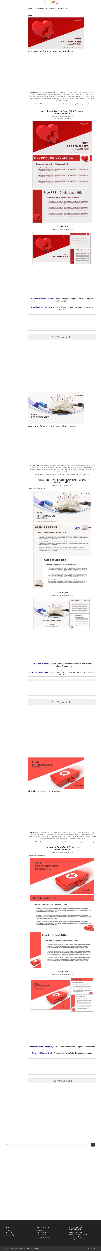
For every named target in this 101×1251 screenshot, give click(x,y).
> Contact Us (8, 1231)
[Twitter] (88, 1248)
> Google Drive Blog (75, 1237)
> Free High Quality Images (77, 1239)
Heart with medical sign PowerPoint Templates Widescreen (74, 299)
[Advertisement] (62, 72)
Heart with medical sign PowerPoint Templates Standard (73, 308)
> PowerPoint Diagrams (44, 1235)
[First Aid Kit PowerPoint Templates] (62, 773)
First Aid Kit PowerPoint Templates (44, 791)
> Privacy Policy (9, 1235)
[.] (70, 8)
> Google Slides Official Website (78, 1235)
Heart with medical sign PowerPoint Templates (50, 51)
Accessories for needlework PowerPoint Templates (52, 426)
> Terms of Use (9, 1233)
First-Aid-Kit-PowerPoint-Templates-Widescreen (74, 1046)
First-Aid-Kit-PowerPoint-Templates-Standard (73, 1053)
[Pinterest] (91, 1248)
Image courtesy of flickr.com (36, 488)
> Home (39, 1231)
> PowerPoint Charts (43, 1237)
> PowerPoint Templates (44, 1233)
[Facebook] (85, 1248)
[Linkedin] (94, 1248)
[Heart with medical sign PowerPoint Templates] (62, 33)
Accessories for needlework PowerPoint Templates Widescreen (72, 665)
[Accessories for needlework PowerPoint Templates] (62, 408)
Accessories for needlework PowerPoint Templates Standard (73, 673)
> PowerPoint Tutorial (75, 1233)
